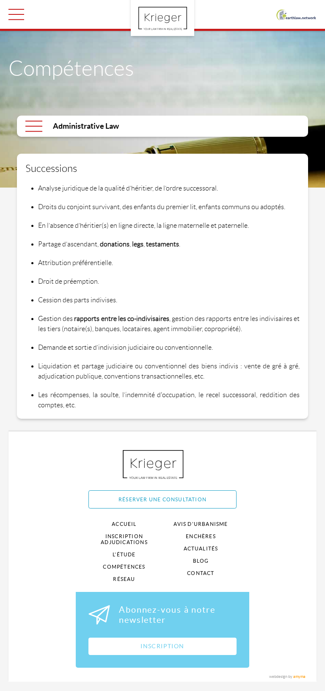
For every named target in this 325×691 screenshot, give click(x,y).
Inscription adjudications (124, 539)
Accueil (124, 524)
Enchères (201, 536)
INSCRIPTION (162, 646)
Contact (200, 573)
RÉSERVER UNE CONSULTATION (162, 499)
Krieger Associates (162, 464)
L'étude (124, 554)
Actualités (201, 548)
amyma (299, 676)
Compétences (124, 566)
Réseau (124, 579)
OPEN (16, 14)
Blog (201, 561)
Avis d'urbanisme (201, 524)
